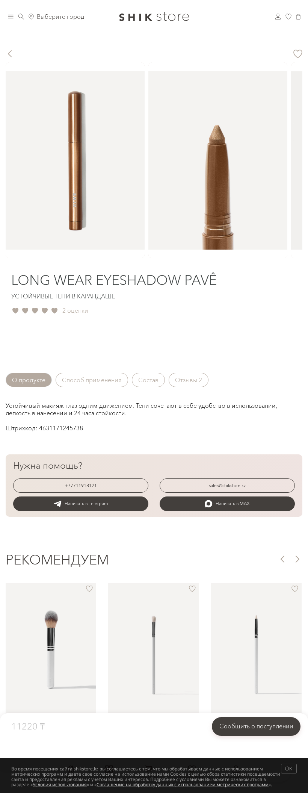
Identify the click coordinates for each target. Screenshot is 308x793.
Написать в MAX (233, 503)
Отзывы (188, 380)
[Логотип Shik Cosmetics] (154, 16)
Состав (148, 380)
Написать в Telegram (86, 503)
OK (288, 768)
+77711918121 (81, 485)
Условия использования (60, 784)
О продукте (28, 380)
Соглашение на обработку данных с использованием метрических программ (183, 784)
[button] (281, 558)
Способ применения (92, 380)
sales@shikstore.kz (227, 485)
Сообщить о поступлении (256, 726)
